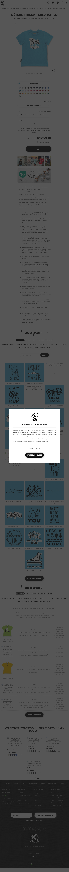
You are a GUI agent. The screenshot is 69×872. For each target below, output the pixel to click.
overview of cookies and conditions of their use (35, 441)
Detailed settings (34, 448)
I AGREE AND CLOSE (34, 455)
